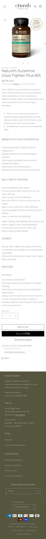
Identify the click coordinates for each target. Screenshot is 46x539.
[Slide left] (17, 63)
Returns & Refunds (13, 465)
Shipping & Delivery (13, 460)
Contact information (24, 534)
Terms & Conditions (13, 476)
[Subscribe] (37, 491)
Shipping (16, 84)
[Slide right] (28, 63)
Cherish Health (21, 524)
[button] (4, 6)
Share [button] (6, 358)
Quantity (5, 311)
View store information (14, 352)
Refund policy (21, 527)
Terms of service (17, 530)
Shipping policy (31, 530)
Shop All (8, 440)
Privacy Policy (11, 471)
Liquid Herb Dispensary (15, 445)
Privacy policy (33, 527)
